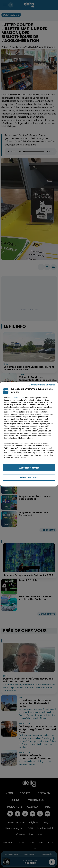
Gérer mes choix (29, 477)
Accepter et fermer (29, 467)
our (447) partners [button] (17, 397)
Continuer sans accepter (42, 384)
